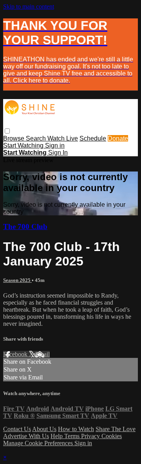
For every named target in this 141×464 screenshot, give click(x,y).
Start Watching (24, 145)
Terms (72, 436)
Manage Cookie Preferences (38, 443)
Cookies (111, 436)
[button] (7, 131)
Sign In (58, 152)
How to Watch (76, 429)
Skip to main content (28, 6)
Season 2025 (17, 280)
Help (57, 436)
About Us (44, 429)
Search (36, 138)
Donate (118, 138)
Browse (14, 138)
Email (42, 354)
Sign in (55, 145)
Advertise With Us (26, 436)
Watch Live (62, 138)
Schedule (93, 138)
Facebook (16, 354)
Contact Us (17, 429)
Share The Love (116, 429)
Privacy (91, 436)
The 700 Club (25, 226)
